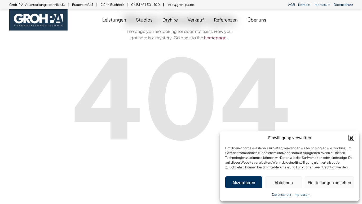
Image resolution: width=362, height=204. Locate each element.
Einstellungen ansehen (329, 182)
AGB (291, 5)
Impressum (302, 195)
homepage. (216, 37)
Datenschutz (281, 195)
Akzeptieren (243, 182)
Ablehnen (284, 182)
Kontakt (304, 5)
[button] (351, 137)
